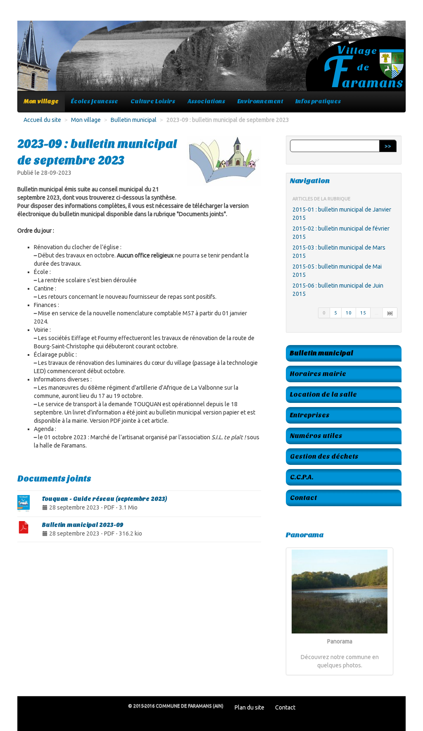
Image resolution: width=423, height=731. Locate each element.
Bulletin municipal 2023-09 (83, 525)
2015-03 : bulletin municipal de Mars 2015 (338, 251)
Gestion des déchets (324, 456)
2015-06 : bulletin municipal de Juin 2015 (337, 289)
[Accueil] (211, 60)
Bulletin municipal (134, 120)
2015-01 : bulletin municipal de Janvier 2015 (341, 213)
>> (388, 146)
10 (349, 312)
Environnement (260, 101)
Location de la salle (323, 394)
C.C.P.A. (302, 477)
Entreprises (310, 415)
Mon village (41, 101)
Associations (206, 101)
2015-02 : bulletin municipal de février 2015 (341, 232)
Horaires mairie (318, 374)
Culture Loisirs (153, 101)
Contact (303, 498)
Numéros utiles (316, 436)
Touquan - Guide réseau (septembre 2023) (104, 498)
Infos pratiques (318, 101)
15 (363, 312)
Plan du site (249, 707)
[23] (390, 312)
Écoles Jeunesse (94, 101)
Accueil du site (42, 120)
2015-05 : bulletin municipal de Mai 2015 (337, 270)
